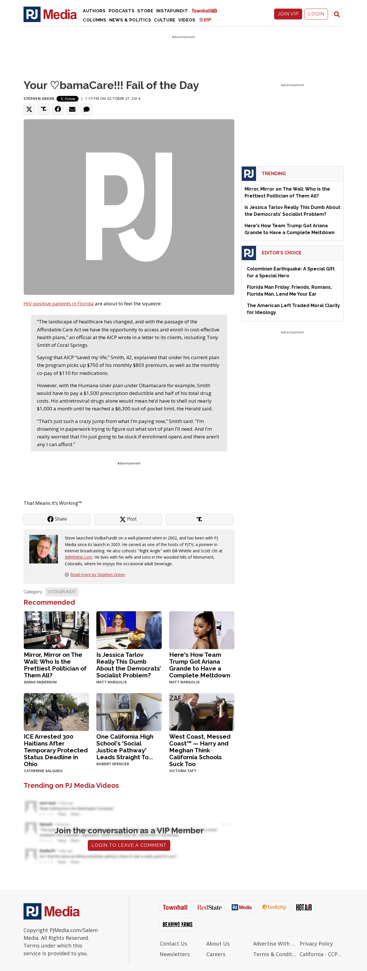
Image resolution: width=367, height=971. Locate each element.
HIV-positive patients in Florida (59, 303)
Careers (215, 954)
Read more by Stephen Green (97, 574)
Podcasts (122, 10)
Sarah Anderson (40, 682)
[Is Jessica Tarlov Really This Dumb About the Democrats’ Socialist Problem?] (128, 629)
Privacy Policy (316, 943)
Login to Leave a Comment (129, 845)
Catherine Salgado (43, 771)
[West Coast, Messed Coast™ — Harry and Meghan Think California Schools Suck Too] (201, 711)
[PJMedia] (50, 14)
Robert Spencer (112, 764)
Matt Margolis (111, 682)
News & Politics (130, 20)
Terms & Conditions (275, 954)
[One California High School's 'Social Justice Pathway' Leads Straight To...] (128, 711)
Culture (164, 20)
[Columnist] (46, 548)
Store (145, 10)
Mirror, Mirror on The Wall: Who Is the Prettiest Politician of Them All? (55, 665)
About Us (218, 943)
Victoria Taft (182, 771)
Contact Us (173, 943)
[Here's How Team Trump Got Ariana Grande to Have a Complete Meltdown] (201, 629)
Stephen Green (39, 98)
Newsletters (175, 954)
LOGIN (316, 14)
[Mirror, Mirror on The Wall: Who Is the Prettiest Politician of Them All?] (56, 629)
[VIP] (205, 19)
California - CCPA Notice (321, 954)
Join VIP (288, 14)
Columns (94, 20)
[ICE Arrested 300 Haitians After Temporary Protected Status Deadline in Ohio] (56, 711)
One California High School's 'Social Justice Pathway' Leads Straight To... (124, 747)
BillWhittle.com (78, 557)
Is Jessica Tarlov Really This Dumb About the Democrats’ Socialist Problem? (128, 665)
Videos (187, 20)
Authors (94, 10)
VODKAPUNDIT (62, 592)
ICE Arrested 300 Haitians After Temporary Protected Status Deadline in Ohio (56, 750)
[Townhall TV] (206, 10)
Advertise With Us (275, 943)
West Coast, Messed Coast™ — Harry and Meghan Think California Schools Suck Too (200, 750)
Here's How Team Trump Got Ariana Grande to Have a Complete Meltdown (199, 665)
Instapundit (172, 10)
